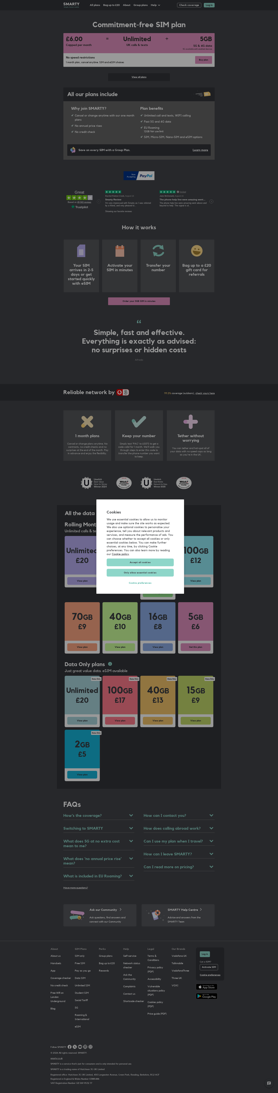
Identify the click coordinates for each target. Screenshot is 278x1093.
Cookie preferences (140, 583)
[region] (140, 546)
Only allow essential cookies (140, 572)
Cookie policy (120, 554)
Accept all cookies (140, 562)
